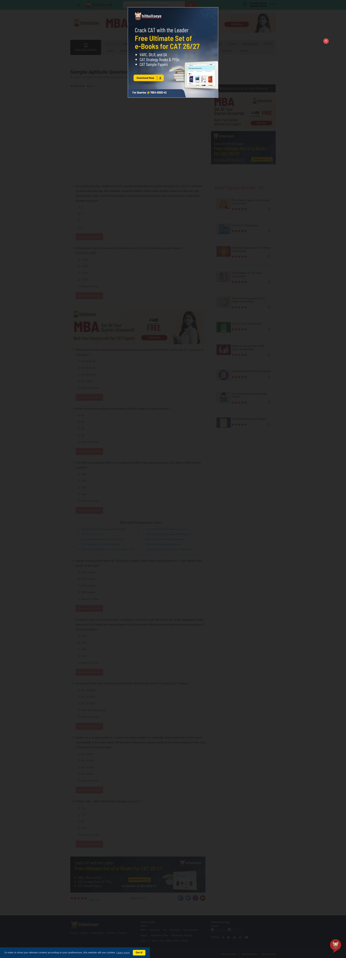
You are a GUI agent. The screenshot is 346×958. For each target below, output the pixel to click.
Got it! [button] (139, 952)
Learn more (123, 952)
